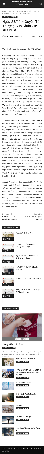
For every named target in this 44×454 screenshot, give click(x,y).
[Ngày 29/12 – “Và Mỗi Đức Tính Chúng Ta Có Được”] (8, 248)
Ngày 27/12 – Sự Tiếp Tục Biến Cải (28, 278)
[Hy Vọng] (8, 409)
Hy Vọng (19, 405)
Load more (21, 440)
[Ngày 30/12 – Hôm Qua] (8, 236)
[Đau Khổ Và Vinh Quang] (8, 420)
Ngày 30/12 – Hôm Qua (24, 233)
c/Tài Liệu (11, 11)
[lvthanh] (3, 36)
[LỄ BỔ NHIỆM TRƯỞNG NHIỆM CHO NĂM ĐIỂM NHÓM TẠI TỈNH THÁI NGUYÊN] (8, 373)
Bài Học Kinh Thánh (9, 347)
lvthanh (10, 36)
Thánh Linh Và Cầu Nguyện (26, 394)
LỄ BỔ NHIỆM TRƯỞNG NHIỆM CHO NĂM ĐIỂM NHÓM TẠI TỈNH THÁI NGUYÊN (28, 372)
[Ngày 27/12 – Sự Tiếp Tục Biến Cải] (8, 282)
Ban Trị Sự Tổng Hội (23, 378)
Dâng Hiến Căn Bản (12, 344)
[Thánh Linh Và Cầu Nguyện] (8, 397)
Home (4, 11)
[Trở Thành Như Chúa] (8, 386)
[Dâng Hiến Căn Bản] (22, 327)
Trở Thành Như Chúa (23, 382)
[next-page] (7, 301)
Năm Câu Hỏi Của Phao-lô (25, 359)
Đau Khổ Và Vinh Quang (25, 417)
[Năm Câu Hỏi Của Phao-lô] (8, 362)
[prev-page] (3, 301)
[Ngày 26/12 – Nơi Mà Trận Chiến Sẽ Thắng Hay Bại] (8, 293)
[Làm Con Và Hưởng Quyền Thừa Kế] (8, 432)
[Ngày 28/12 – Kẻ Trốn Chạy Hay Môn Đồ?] (8, 271)
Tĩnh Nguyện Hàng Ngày (24, 11)
